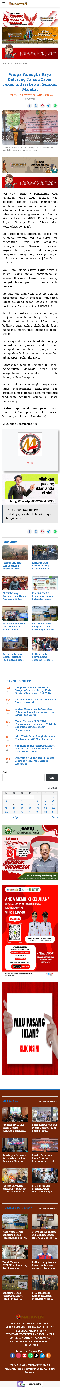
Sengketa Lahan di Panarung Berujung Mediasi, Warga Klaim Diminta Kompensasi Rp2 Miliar (33, 690)
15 (38, 804)
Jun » (55, 817)
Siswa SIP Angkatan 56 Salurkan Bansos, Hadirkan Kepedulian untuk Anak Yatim (44, 1234)
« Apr (16, 817)
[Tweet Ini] (36, 105)
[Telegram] (42, 1355)
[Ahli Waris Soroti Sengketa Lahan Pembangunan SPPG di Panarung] (45, 613)
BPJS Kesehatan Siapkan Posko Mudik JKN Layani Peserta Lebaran (43, 1188)
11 (6, 804)
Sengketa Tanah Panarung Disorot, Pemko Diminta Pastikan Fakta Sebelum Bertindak (35, 748)
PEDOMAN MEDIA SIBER (30, 1330)
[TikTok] (36, 1355)
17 (53, 804)
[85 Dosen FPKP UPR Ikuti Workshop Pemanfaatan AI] (15, 613)
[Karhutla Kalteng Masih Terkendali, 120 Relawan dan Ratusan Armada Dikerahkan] (15, 644)
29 (37, 812)
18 (6, 808)
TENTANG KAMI (20, 1323)
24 (53, 808)
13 (22, 804)
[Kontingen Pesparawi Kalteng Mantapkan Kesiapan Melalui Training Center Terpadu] (15, 1145)
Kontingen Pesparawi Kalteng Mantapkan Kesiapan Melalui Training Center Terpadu (15, 1158)
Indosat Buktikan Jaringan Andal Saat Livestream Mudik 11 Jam (14, 1188)
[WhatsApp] (30, 1356)
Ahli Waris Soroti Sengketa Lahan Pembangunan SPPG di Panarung (43, 626)
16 (45, 804)
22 (37, 808)
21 (30, 808)
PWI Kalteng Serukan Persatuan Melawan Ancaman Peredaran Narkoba (44, 1265)
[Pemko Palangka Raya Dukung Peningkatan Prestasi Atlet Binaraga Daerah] (45, 1145)
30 (45, 812)
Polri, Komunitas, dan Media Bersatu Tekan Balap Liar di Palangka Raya (44, 1127)
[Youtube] (24, 1356)
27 (22, 812)
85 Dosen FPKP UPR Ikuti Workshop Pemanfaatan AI (13, 626)
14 (30, 804)
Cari (4, 772)
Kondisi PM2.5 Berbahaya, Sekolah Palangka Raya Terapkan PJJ (43, 596)
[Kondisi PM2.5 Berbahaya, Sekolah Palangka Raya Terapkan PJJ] (45, 583)
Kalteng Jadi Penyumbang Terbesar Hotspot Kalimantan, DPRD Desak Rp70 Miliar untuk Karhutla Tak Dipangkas (43, 657)
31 (53, 812)
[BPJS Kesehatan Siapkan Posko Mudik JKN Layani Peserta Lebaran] (45, 1175)
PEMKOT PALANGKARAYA (37, 95)
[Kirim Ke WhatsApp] (55, 105)
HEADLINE (14, 95)
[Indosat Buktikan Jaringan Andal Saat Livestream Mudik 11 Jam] (15, 1175)
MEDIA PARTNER (15, 1327)
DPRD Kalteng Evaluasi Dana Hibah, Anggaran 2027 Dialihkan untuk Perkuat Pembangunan (14, 596)
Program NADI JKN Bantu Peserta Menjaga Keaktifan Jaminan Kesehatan (34, 761)
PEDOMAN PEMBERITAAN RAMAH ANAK (30, 1334)
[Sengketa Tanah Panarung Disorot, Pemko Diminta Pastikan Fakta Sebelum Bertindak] (15, 1282)
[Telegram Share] (48, 105)
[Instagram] (18, 1356)
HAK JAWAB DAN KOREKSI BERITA (30, 1341)
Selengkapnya (47, 1101)
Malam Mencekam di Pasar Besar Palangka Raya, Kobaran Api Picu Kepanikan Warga (34, 712)
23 (45, 808)
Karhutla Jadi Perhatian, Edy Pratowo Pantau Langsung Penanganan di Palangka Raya (41, 565)
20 (22, 808)
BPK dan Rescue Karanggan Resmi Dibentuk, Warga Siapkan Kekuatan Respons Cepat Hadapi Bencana (44, 1295)
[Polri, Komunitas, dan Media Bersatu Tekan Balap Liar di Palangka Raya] (45, 1114)
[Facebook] (12, 1356)
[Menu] (4, 3)
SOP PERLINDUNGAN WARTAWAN (30, 1337)
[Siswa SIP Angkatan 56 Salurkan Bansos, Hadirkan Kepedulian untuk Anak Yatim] (45, 1221)
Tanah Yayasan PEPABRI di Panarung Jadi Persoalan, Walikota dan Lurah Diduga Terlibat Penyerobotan (35, 725)
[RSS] (48, 1356)
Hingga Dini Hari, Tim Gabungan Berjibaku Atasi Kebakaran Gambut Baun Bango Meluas (13, 565)
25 (6, 812)
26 (14, 812)
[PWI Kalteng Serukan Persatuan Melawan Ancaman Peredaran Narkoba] (45, 1252)
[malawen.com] (18, 4)
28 (30, 812)
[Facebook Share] (29, 105)
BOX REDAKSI (41, 1323)
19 (14, 808)
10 (53, 800)
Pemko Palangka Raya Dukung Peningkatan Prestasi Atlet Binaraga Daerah (45, 1158)
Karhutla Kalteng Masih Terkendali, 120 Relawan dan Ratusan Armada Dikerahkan (13, 657)
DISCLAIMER (30, 1345)
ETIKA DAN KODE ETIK (41, 1327)
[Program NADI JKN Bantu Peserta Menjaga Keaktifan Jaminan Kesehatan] (15, 1114)
